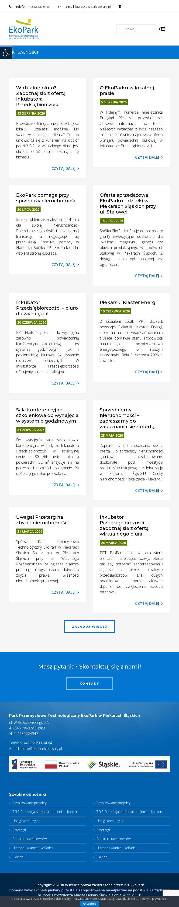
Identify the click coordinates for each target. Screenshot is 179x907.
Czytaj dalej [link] (63, 168)
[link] (6, 53)
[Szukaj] (160, 29)
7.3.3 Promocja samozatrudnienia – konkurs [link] (46, 811)
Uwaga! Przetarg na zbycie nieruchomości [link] (42, 519)
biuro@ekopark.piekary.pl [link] (93, 6)
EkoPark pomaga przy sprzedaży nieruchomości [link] (47, 197)
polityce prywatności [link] (155, 899)
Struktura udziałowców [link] (30, 839)
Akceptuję (89, 904)
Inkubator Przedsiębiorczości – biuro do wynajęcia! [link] (47, 308)
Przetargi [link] (19, 830)
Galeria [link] (18, 857)
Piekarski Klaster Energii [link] (129, 302)
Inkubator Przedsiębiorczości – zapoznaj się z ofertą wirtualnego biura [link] (124, 525)
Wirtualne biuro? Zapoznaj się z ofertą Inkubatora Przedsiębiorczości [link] (41, 96)
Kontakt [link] (89, 683)
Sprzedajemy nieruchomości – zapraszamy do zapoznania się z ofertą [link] (127, 418)
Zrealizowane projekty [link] (30, 803)
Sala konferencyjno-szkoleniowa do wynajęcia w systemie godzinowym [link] (47, 415)
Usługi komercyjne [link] (27, 821)
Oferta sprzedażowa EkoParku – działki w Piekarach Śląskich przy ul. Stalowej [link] (128, 203)
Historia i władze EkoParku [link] (33, 848)
